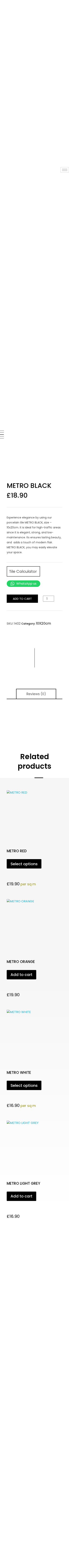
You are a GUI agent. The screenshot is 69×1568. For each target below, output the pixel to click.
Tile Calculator (23, 571)
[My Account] (1, 160)
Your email (9, 1309)
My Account (9, 164)
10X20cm (43, 623)
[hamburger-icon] (64, 170)
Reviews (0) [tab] (36, 694)
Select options (24, 864)
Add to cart (22, 599)
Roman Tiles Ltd (21, 1405)
